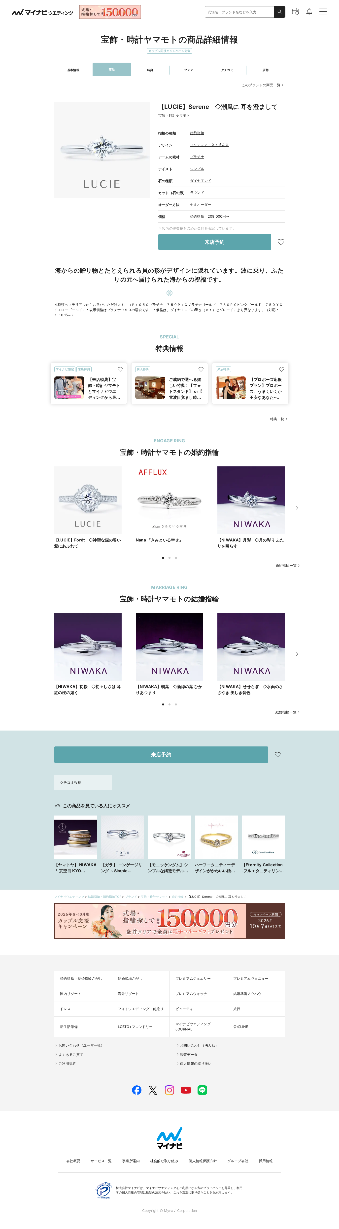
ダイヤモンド (200, 180)
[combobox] (239, 12)
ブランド (131, 897)
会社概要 (73, 1161)
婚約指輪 (197, 133)
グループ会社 (237, 1161)
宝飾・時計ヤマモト (154, 897)
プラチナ (197, 157)
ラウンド (197, 192)
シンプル (197, 168)
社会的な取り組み (164, 1161)
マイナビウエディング (69, 897)
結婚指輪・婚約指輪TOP (104, 897)
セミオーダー (200, 204)
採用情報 (266, 1161)
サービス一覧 (101, 1161)
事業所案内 (131, 1161)
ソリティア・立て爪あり (209, 145)
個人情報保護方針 (203, 1161)
